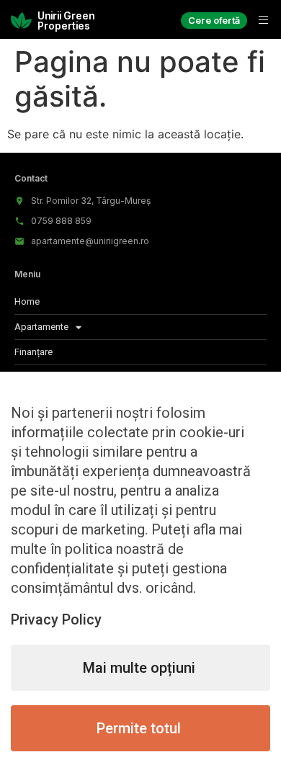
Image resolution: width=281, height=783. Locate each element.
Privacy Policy (56, 619)
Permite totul (139, 728)
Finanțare (33, 351)
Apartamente (41, 326)
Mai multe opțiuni (139, 667)
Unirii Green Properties (65, 20)
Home (27, 301)
